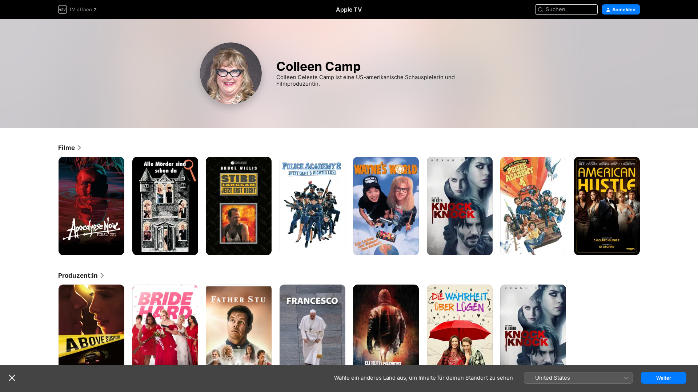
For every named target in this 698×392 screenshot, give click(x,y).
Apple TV (349, 9)
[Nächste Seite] (647, 205)
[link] (70, 148)
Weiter (663, 378)
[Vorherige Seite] (51, 205)
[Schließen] (12, 378)
